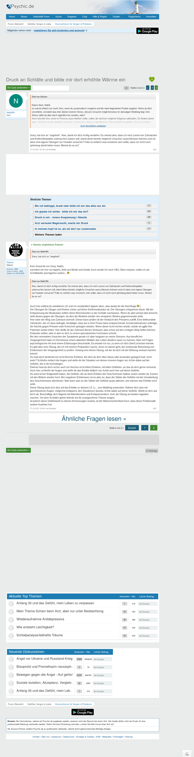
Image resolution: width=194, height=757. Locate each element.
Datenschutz (68, 736)
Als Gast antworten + (18, 87)
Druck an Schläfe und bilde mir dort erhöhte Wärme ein (65, 79)
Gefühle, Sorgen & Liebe (39, 704)
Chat (84, 16)
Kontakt (36, 736)
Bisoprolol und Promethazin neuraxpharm (47, 666)
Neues (24, 16)
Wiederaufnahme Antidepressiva (40, 618)
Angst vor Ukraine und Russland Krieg (44, 658)
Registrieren (134, 16)
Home (12, 16)
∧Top (187, 753)
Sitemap (129, 736)
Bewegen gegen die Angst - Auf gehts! (45, 674)
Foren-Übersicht (15, 704)
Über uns (45, 736)
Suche (58, 16)
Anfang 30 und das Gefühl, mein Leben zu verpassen (55, 602)
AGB (98, 736)
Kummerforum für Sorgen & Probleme (73, 704)
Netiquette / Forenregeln (112, 736)
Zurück (132, 428)
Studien (116, 16)
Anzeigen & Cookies (85, 736)
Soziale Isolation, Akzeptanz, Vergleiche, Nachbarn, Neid (58, 682)
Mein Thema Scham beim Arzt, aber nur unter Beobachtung (60, 610)
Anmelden (151, 16)
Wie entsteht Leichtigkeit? (35, 627)
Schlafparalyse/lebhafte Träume (40, 635)
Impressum (56, 736)
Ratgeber (72, 16)
